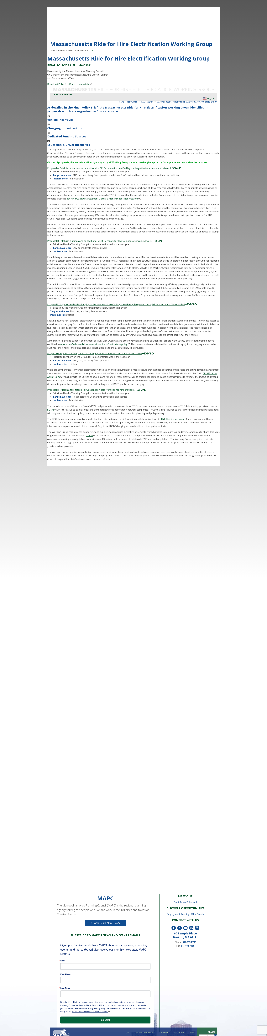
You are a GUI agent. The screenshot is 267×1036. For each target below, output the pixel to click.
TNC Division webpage (173, 419)
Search (212, 1032)
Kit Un (91, 50)
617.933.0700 (189, 942)
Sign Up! (105, 1020)
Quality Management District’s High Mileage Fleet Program (102, 198)
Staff (176, 902)
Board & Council (188, 902)
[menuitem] (129, 1032)
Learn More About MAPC (106, 923)
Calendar (164, 1032)
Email (62, 961)
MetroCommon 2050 (145, 1032)
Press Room (179, 1032)
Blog (192, 1032)
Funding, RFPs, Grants (192, 914)
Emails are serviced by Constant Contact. (90, 1011)
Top (260, 1029)
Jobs (128, 1032)
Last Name (65, 988)
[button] (133, 168)
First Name (65, 974)
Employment (173, 914)
